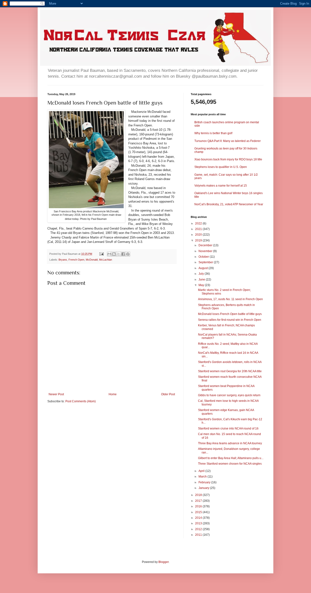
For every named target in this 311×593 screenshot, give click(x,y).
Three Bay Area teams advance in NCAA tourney (230, 443)
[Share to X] (118, 254)
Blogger (163, 562)
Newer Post (56, 394)
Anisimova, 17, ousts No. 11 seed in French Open (230, 299)
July (202, 273)
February (205, 482)
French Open (76, 259)
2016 (199, 506)
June (202, 279)
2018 (199, 495)
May (202, 285)
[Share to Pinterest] (127, 254)
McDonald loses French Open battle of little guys (230, 314)
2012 (199, 529)
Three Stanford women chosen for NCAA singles (230, 463)
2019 (199, 240)
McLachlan (105, 259)
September (206, 262)
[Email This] (109, 254)
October (204, 256)
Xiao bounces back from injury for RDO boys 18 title (228, 159)
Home (113, 394)
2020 (199, 234)
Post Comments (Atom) (80, 401)
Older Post (168, 394)
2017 (199, 500)
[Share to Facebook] (123, 254)
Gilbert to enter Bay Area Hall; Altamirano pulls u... (230, 458)
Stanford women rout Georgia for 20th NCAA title (230, 371)
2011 (199, 534)
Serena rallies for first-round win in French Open (229, 319)
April (202, 471)
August (203, 268)
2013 (199, 523)
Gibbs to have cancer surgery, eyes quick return (229, 395)
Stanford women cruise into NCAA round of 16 (228, 428)
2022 (199, 223)
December (206, 245)
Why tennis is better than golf (213, 133)
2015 (199, 512)
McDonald (92, 259)
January (204, 488)
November (206, 251)
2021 (199, 229)
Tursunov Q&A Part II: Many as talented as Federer (227, 141)
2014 (199, 517)
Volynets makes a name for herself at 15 (220, 185)
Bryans (63, 259)
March (203, 476)
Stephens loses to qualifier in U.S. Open (220, 167)
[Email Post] (101, 253)
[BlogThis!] (114, 254)
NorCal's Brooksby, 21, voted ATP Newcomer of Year (228, 204)
